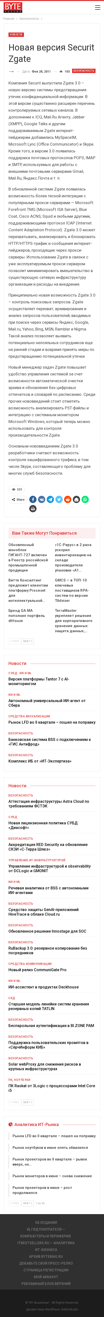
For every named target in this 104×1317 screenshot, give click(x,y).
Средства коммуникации (30, 964)
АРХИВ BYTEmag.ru (46, 1257)
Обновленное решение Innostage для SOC (47, 931)
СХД (11, 998)
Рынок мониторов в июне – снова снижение (52, 1176)
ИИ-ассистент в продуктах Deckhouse (43, 987)
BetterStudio (69, 1309)
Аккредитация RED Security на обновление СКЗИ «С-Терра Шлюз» (48, 847)
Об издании (46, 1223)
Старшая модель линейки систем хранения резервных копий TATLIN (48, 1006)
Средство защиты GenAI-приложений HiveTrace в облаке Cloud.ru (43, 912)
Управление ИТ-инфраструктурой (37, 860)
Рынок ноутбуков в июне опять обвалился (50, 1147)
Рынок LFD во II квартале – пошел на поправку (52, 722)
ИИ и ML (26, 673)
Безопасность (84, 70)
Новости (16, 34)
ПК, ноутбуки (19, 1080)
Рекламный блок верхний (46, 1284)
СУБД (12, 673)
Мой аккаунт (46, 1277)
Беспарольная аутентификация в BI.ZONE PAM (51, 1025)
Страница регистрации (45, 1270)
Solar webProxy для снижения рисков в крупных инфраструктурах (44, 1066)
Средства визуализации (29, 716)
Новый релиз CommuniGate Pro (37, 970)
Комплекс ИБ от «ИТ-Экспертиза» (40, 761)
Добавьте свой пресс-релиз (46, 1263)
